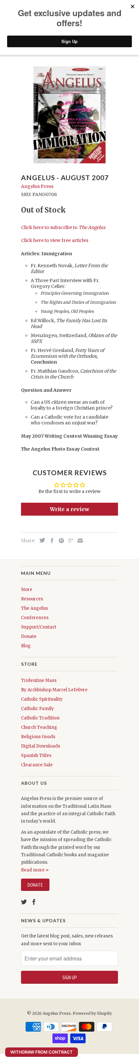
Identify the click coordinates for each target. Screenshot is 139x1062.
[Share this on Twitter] (40, 540)
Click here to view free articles (54, 240)
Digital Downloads (40, 746)
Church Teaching (39, 727)
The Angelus (34, 608)
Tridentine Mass (39, 680)
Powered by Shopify (92, 1013)
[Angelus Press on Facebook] (34, 902)
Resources (32, 599)
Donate (29, 636)
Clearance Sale (37, 765)
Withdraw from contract (41, 1052)
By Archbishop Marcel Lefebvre (54, 690)
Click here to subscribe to (63, 227)
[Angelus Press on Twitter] (24, 902)
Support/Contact (38, 627)
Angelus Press (37, 186)
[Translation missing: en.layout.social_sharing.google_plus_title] (69, 540)
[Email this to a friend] (78, 540)
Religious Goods (38, 736)
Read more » (34, 870)
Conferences (34, 617)
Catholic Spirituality (42, 699)
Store (26, 589)
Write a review (69, 509)
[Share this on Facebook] (50, 540)
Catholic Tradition (40, 718)
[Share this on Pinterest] (60, 540)
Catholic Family (37, 708)
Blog (26, 646)
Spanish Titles (36, 755)
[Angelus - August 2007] (69, 114)
